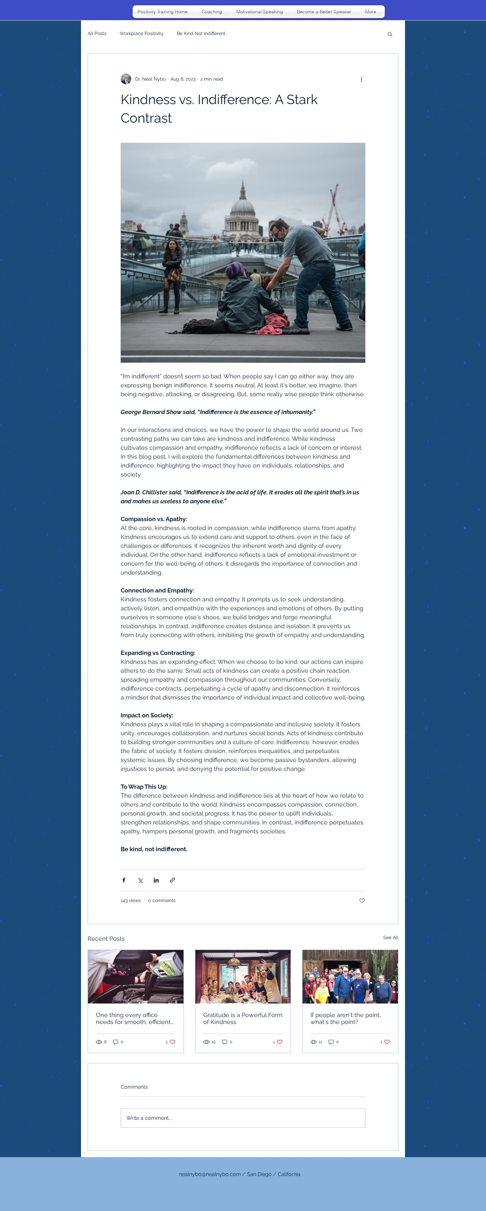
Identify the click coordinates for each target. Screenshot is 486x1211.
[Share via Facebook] (124, 880)
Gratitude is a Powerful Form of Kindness (243, 1018)
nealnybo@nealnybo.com (210, 1174)
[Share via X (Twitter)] (140, 880)
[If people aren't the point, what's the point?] (350, 976)
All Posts (97, 33)
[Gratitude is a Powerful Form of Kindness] (243, 976)
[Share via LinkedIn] (156, 880)
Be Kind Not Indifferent (201, 33)
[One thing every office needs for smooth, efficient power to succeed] (135, 976)
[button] (390, 33)
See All (390, 937)
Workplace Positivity (142, 33)
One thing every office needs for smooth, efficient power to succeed (133, 1018)
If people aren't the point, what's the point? (345, 1018)
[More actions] (361, 79)
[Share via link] (172, 880)
